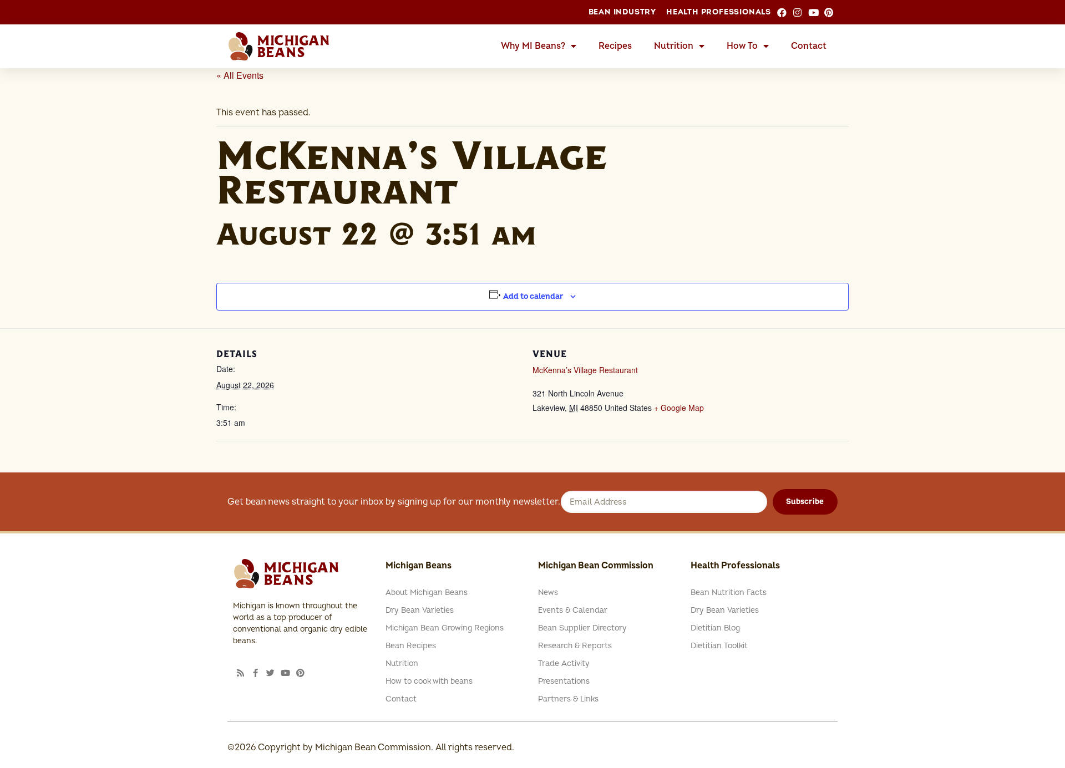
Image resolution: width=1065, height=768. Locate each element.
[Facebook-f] (255, 672)
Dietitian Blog (715, 628)
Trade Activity (564, 663)
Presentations (564, 681)
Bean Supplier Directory (582, 628)
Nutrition (673, 46)
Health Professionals (718, 12)
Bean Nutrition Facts (729, 592)
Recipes (615, 46)
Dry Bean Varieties (420, 610)
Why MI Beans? (533, 46)
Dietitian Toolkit (719, 645)
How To (742, 46)
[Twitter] (270, 672)
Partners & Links (568, 699)
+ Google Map (679, 407)
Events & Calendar (572, 610)
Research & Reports (575, 645)
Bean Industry (622, 12)
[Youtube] (285, 672)
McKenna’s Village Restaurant (585, 369)
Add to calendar (533, 296)
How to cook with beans (429, 681)
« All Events (239, 75)
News (548, 592)
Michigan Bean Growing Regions (445, 628)
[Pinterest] (300, 672)
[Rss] (240, 672)
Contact (808, 46)
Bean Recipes (411, 645)
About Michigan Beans (427, 592)
